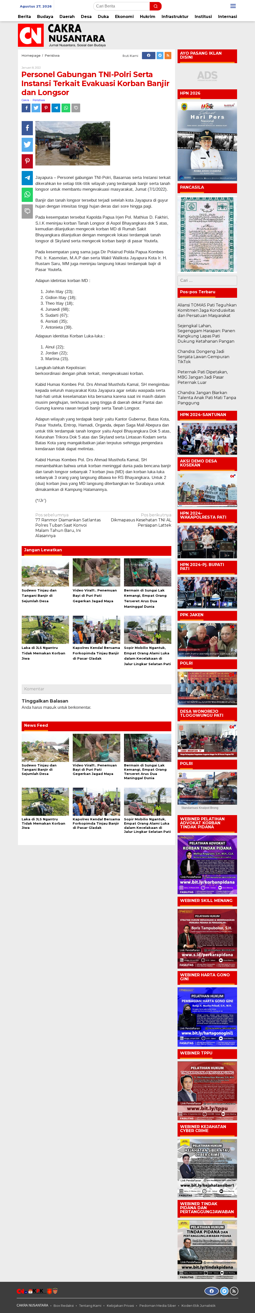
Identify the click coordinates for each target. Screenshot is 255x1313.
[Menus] (233, 6)
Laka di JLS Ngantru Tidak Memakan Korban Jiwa (43, 653)
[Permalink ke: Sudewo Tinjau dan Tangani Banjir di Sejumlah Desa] (45, 572)
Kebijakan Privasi (120, 1306)
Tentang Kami (90, 1306)
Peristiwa (39, 100)
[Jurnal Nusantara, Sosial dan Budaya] (62, 35)
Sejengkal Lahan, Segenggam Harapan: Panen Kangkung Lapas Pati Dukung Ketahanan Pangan (206, 333)
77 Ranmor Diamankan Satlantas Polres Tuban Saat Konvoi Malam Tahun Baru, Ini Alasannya (68, 525)
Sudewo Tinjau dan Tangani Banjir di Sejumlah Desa (39, 595)
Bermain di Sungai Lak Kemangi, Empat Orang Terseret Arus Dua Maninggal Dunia (145, 771)
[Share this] (26, 108)
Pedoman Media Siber (157, 1306)
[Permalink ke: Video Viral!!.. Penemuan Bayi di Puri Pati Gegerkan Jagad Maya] (96, 572)
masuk (50, 707)
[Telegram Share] (56, 108)
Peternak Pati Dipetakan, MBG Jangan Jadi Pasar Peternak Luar (203, 377)
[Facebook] (148, 55)
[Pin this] (46, 108)
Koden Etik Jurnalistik (199, 1306)
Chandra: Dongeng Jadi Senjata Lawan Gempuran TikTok (203, 356)
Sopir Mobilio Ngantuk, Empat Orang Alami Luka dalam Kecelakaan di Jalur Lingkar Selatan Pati (147, 825)
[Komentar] (75, 108)
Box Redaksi (64, 1306)
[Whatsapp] (66, 108)
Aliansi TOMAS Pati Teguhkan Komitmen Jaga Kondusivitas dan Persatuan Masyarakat (207, 310)
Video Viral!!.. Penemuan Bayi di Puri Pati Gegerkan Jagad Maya (95, 595)
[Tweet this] (36, 108)
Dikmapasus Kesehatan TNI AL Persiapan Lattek (141, 520)
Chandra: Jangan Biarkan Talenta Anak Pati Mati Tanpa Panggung (207, 398)
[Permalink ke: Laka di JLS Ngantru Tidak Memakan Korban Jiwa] (45, 629)
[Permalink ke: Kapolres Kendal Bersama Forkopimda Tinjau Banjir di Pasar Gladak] (96, 629)
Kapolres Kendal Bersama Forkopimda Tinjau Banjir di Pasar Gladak (96, 653)
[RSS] (168, 55)
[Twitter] (160, 55)
